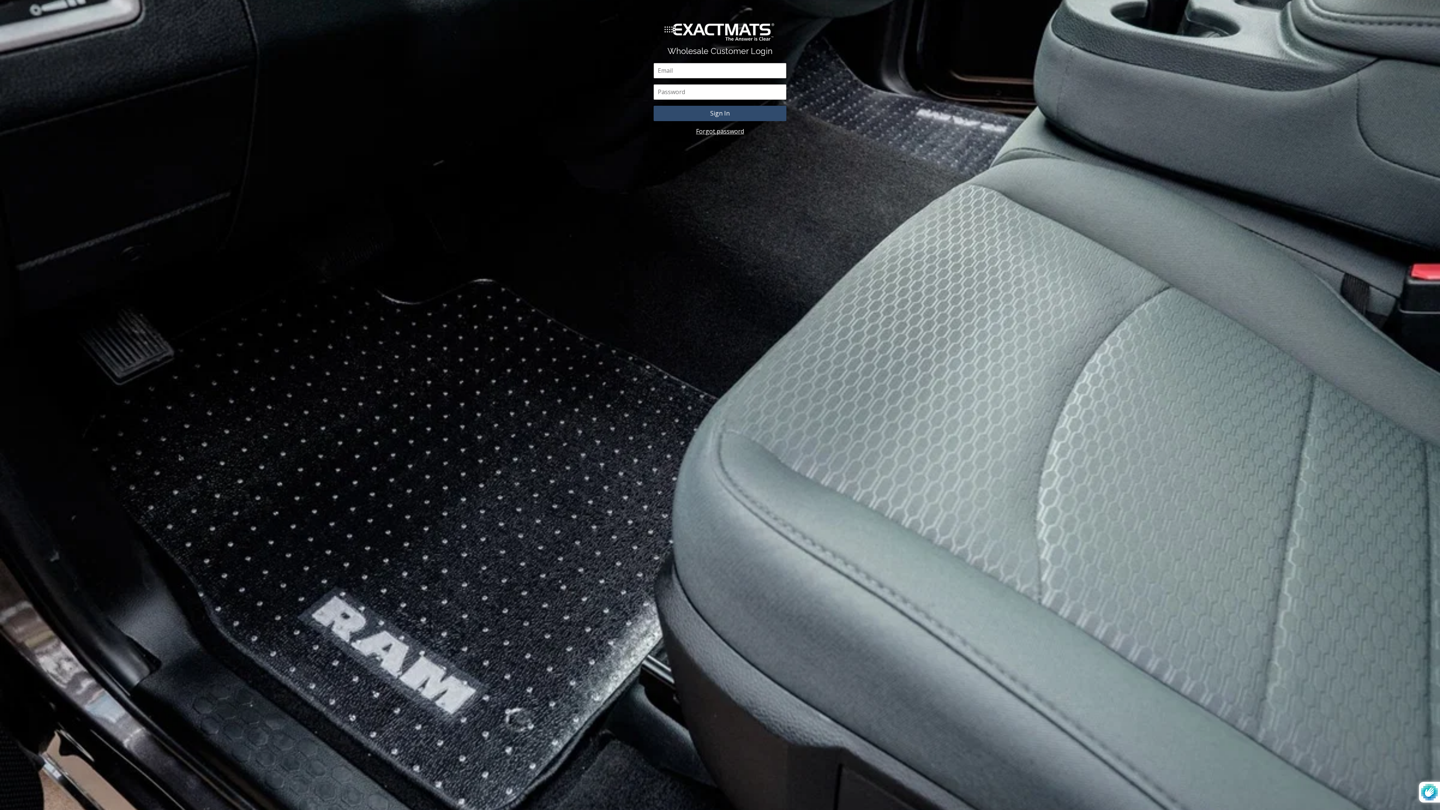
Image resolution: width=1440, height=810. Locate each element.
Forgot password (720, 131)
